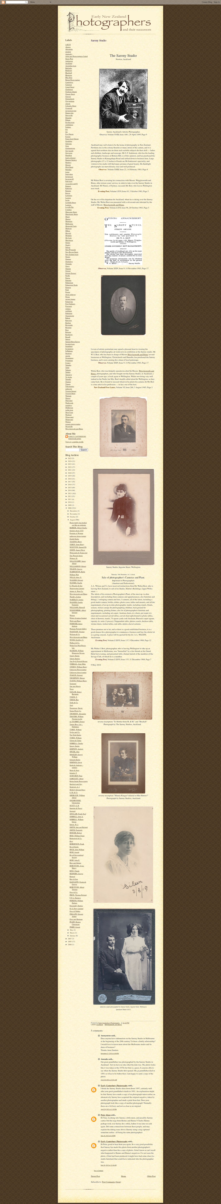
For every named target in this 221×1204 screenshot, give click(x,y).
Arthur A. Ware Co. (76, 591)
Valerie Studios (75, 658)
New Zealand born (71, 254)
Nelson (67, 247)
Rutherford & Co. (76, 838)
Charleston (69, 89)
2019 (70, 476)
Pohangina (69, 301)
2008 (70, 508)
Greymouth (69, 151)
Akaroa (68, 47)
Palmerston (69, 282)
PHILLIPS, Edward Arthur (76, 915)
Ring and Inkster (75, 863)
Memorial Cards (71, 226)
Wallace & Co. (75, 643)
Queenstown (69, 316)
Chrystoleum (69, 101)
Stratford (68, 353)
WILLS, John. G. (76, 577)
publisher (68, 311)
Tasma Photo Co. (75, 711)
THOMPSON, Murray (77, 678)
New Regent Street (71, 252)
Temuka (68, 379)
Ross (67, 330)
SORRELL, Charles (76, 743)
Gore (67, 146)
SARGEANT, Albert (76, 778)
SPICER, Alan (74, 751)
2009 (70, 505)
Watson (72, 615)
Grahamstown (70, 148)
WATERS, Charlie (76, 583)
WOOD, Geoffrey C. (77, 640)
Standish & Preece (76, 808)
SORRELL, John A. (76, 816)
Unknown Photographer (78, 669)
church (67, 103)
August (72, 520)
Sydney (68, 363)
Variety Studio (75, 656)
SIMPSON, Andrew (76, 749)
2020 (70, 473)
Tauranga (68, 374)
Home (123, 1176)
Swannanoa (69, 358)
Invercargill (69, 179)
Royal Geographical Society (76, 856)
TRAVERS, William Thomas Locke (76, 717)
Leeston (68, 198)
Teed (71, 705)
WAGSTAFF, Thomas (77, 631)
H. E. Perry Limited (76, 908)
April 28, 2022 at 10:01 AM (109, 1080)
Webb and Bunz (75, 621)
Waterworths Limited (77, 588)
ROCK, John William (77, 849)
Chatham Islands (71, 91)
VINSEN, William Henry (78, 667)
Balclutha (68, 68)
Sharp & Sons (74, 770)
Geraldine (68, 141)
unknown (68, 389)
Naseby (68, 245)
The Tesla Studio (75, 735)
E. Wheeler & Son (76, 586)
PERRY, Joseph (75, 927)
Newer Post (95, 1176)
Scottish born (70, 344)
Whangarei (69, 419)
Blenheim (68, 75)
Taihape (68, 370)
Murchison (69, 240)
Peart (67, 290)
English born (69, 122)
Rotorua (68, 332)
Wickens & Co (75, 634)
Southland (68, 346)
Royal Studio (74, 847)
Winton (68, 422)
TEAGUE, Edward (76, 675)
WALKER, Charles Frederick (76, 603)
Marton (68, 219)
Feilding (68, 127)
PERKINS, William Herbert (76, 901)
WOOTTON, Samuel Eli (78, 547)
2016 (70, 484)
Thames (68, 382)
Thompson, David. (76, 708)
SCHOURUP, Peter (76, 776)
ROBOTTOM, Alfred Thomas (77, 888)
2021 (70, 470)
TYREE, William (75, 729)
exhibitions (69, 124)
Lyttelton (68, 209)
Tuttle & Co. (74, 702)
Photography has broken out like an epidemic (78, 523)
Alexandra (69, 49)
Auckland (68, 63)
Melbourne (69, 224)
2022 (70, 467)
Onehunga (69, 261)
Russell (67, 337)
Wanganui (68, 400)
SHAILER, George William (76, 755)
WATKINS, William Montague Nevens (77, 651)
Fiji (66, 129)
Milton (67, 231)
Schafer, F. (73, 773)
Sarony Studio (75, 746)
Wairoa (67, 398)
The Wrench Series (76, 555)
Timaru (68, 384)
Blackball (68, 73)
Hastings (68, 162)
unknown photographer (78, 536)
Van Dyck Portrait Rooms (78, 661)
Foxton (67, 136)
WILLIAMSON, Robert (78, 566)
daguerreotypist (70, 110)
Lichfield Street (70, 202)
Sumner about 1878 (76, 530)
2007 (70, 938)
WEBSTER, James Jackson (76, 624)
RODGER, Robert (76, 833)
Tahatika (68, 365)
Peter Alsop (105, 1114)
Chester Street (70, 94)
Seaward (72, 811)
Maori (67, 216)
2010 (70, 502)
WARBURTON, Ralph (77, 572)
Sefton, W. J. (74, 824)
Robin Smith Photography (79, 781)
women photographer (72, 424)
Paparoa (68, 287)
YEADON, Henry (76, 541)
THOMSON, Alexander (78, 714)
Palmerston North (71, 285)
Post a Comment (98, 1171)
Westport (68, 414)
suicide (67, 356)
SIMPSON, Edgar (76, 762)
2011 (70, 499)
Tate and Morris (75, 686)
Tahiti (67, 367)
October (73, 517)
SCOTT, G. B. (74, 805)
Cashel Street (69, 87)
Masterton (68, 221)
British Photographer (72, 80)
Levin (67, 200)
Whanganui (69, 417)
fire (66, 132)
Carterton (68, 84)
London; (68, 205)
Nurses (67, 257)
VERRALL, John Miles (78, 664)
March (72, 933)
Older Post (151, 1176)
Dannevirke (69, 113)
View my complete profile (74, 442)
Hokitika (68, 169)
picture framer (70, 299)
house (67, 172)
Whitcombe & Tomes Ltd (78, 553)
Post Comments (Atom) (111, 1182)
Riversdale (69, 325)
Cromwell (68, 108)
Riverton (68, 327)
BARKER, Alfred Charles (78, 528)
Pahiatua (68, 280)
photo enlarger (70, 294)
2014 (70, 490)
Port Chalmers (70, 304)
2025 (70, 458)
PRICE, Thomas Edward (78, 895)
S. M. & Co (74, 792)
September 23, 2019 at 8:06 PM (110, 1053)
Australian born (70, 66)
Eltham (67, 120)
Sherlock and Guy (76, 784)
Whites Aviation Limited (78, 618)
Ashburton (69, 61)
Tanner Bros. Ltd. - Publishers (76, 725)
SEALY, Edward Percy (77, 790)
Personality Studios (76, 906)
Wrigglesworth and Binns (74, 429)
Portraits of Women (76, 533)
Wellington (69, 407)
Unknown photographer (78, 672)
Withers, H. (74, 558)
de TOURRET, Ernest (77, 721)
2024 (70, 461)
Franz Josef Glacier (72, 139)
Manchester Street (71, 214)
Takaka (67, 372)
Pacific (67, 275)
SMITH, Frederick (76, 830)
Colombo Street (70, 106)
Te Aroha (68, 377)
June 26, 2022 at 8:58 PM (108, 1136)
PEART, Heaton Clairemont (75, 923)
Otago (67, 266)
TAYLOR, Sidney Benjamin (76, 693)
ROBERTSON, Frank (77, 844)
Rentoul (72, 876)
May (72, 930)
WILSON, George (76, 569)
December (73, 511)
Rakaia (67, 318)
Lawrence (68, 195)
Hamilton (68, 155)
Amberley (68, 54)
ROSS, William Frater (77, 835)
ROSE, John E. (75, 860)
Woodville (69, 426)
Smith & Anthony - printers (76, 766)
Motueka (68, 235)
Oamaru (68, 259)
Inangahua (69, 174)
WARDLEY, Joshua (76, 599)
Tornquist (73, 683)
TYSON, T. (73, 697)
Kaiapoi (68, 186)
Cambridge (69, 82)
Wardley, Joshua (75, 597)
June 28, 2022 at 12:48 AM (109, 1165)
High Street (69, 167)
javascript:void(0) (71, 183)
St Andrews (69, 349)
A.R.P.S (68, 44)
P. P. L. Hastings (75, 898)
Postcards (68, 306)
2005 (70, 941)
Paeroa (67, 278)
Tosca (72, 689)
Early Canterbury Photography (77, 437)
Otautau (68, 268)
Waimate (68, 396)
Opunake (68, 264)
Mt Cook (68, 238)
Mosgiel (68, 233)
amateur (68, 51)
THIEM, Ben (74, 700)
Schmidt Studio (75, 759)
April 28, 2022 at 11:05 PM (109, 1109)
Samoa (67, 339)
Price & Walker (75, 911)
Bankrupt (68, 70)
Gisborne (68, 143)
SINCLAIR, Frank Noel (78, 814)
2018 (70, 479)
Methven (68, 228)
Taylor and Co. (75, 732)
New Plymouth (70, 249)
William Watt (74, 574)
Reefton (68, 323)
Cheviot (68, 96)
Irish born (68, 181)
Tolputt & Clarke (75, 740)
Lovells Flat (69, 207)
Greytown (68, 153)
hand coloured (70, 158)
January (73, 935)
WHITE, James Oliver (77, 550)
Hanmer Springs (71, 160)
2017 (70, 481)
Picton (67, 297)
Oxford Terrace (70, 273)
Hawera (68, 165)
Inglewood (69, 176)
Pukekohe (68, 313)
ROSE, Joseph (74, 852)
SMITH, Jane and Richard (79, 827)
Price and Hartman (76, 919)
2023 (70, 464)
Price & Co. (74, 892)
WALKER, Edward (76, 580)
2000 (70, 944)
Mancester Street (71, 212)
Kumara (68, 191)
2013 (70, 493)
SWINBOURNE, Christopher (75, 801)
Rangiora (68, 320)
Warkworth (69, 403)
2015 (70, 487)
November (74, 514)
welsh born (69, 410)
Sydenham (69, 360)
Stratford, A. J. (75, 787)
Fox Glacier (69, 134)
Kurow (67, 193)
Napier (67, 242)
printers (68, 308)
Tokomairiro (69, 386)
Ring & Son (74, 879)
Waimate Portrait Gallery (78, 629)
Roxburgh (68, 334)
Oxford (68, 271)
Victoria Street (70, 393)
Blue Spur (68, 77)
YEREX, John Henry (77, 544)
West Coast (69, 412)
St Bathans (69, 351)
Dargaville (69, 115)
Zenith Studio (74, 539)
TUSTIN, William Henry (78, 681)
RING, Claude (74, 871)
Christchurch (69, 99)
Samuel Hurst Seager (72, 341)
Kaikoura (68, 188)
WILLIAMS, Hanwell (77, 607)
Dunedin (68, 118)
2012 (70, 496)
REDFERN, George (76, 873)
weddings (68, 405)
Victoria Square (70, 391)
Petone (67, 292)
